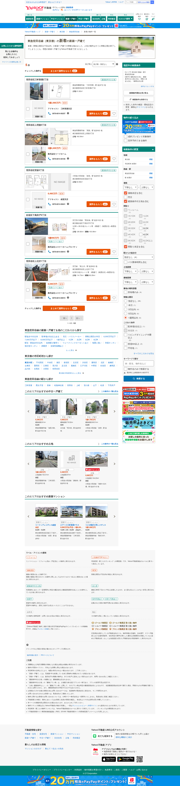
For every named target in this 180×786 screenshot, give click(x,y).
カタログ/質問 (124, 18)
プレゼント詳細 (42, 629)
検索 (152, 2)
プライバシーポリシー (42, 769)
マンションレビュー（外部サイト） (85, 705)
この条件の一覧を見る (109, 391)
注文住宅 (96, 18)
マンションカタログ (33, 748)
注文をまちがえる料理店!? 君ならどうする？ (44, 2)
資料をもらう (98, 113)
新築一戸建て (71, 18)
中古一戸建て (83, 18)
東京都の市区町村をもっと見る (70, 373)
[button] (28, 402)
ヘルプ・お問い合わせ (138, 769)
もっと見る (70, 350)
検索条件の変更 (131, 149)
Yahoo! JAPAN (111, 2)
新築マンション (42, 18)
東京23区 (28, 362)
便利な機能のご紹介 (124, 737)
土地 (103, 18)
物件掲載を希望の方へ (93, 769)
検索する (141, 378)
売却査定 (111, 18)
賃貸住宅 (29, 18)
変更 (151, 159)
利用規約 (78, 769)
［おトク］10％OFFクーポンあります (77, 10)
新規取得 (69, 7)
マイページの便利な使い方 (11, 62)
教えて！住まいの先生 (54, 748)
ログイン (56, 10)
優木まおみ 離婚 (144, 2)
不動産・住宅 (30, 733)
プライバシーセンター (62, 769)
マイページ (141, 107)
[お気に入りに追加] (114, 113)
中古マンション (57, 18)
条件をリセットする (147, 86)
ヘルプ (120, 2)
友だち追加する (105, 735)
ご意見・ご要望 (120, 769)
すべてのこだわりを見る (144, 353)
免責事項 (108, 769)
